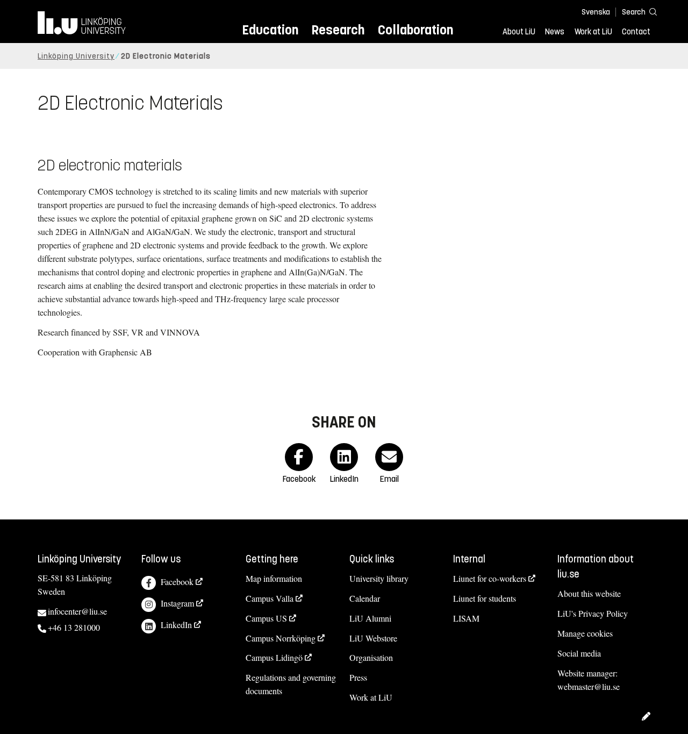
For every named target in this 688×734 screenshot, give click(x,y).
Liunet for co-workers (489, 578)
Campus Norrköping (281, 638)
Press (358, 677)
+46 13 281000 (74, 627)
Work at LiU (593, 32)
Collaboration (415, 30)
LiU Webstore (373, 638)
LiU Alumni (370, 618)
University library (378, 578)
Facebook (177, 581)
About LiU (519, 32)
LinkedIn (176, 624)
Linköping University (76, 56)
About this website (589, 593)
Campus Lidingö (274, 657)
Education (270, 30)
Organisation (371, 657)
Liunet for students (484, 598)
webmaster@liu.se (588, 686)
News (554, 32)
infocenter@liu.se (77, 611)
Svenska (596, 12)
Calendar (364, 598)
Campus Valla (269, 598)
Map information (274, 578)
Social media (579, 653)
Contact (636, 32)
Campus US (266, 618)
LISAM (466, 618)
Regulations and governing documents (291, 684)
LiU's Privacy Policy (592, 613)
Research (337, 30)
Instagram (177, 603)
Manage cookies (585, 633)
